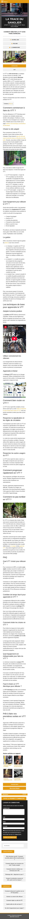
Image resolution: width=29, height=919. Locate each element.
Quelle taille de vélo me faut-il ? (14, 904)
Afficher (10, 103)
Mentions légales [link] (14, 916)
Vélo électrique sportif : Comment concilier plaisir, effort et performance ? (14, 858)
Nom (4, 817)
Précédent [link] (5, 794)
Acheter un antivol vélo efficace (14, 896)
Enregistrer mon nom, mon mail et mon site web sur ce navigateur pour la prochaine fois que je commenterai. (13, 832)
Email (4, 821)
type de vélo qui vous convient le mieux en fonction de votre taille (14, 138)
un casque (13, 546)
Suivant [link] (24, 794)
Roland (15, 43)
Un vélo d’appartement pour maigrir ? (14, 908)
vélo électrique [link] (14, 788)
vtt (15, 69)
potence (7, 242)
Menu (6, 2)
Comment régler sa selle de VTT (14, 900)
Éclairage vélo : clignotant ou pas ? (15, 874)
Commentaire (6, 808)
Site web (5, 826)
